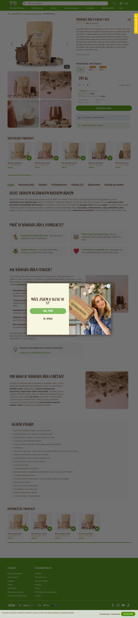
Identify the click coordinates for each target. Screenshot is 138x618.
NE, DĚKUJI (48, 318)
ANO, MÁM (48, 311)
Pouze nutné (115, 614)
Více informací (105, 614)
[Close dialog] (108, 286)
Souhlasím (128, 614)
